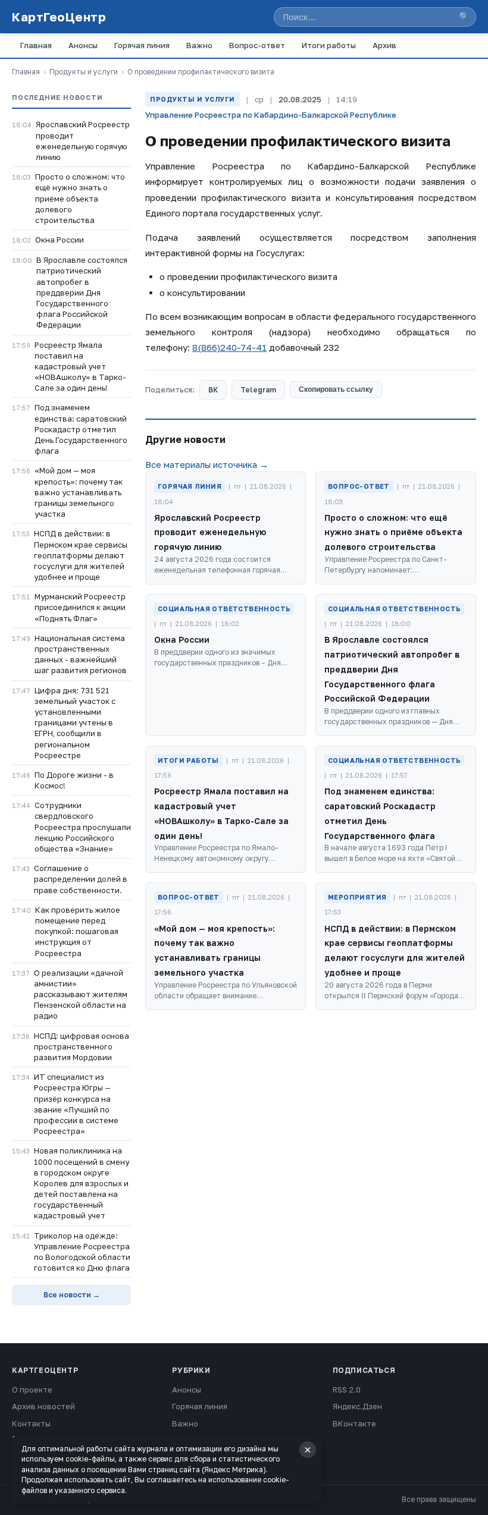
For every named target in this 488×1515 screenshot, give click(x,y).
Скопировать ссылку (336, 389)
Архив (384, 45)
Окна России (59, 239)
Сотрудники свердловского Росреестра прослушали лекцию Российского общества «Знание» (83, 826)
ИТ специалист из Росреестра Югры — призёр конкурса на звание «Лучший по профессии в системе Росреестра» (76, 1104)
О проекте (32, 1389)
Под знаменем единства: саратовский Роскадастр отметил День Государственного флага (81, 429)
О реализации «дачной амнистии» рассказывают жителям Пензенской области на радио (80, 994)
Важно (199, 45)
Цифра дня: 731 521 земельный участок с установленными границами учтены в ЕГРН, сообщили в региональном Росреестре (75, 723)
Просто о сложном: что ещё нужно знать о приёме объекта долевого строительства (80, 198)
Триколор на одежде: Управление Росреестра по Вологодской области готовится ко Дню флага (82, 1252)
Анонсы (83, 45)
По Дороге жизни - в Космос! (74, 780)
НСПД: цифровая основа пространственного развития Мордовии (81, 1046)
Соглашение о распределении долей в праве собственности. (80, 878)
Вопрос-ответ (257, 45)
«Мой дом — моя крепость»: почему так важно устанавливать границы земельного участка (79, 492)
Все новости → (71, 1294)
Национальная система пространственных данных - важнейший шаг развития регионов (81, 654)
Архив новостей (43, 1406)
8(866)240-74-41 (229, 347)
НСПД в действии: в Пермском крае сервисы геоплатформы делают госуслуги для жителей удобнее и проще (80, 555)
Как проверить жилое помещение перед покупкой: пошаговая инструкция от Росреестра (77, 931)
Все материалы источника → (206, 464)
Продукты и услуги (83, 71)
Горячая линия (142, 45)
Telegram (258, 389)
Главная (36, 45)
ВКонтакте (354, 1423)
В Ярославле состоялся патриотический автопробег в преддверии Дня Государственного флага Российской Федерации (81, 292)
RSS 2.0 (347, 1389)
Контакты (31, 1423)
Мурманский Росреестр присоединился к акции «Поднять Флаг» (80, 607)
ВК (213, 389)
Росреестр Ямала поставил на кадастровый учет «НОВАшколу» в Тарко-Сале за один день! (80, 366)
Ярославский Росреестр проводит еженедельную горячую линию (83, 141)
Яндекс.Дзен (357, 1406)
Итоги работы (329, 45)
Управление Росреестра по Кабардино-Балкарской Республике (270, 115)
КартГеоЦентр (59, 17)
